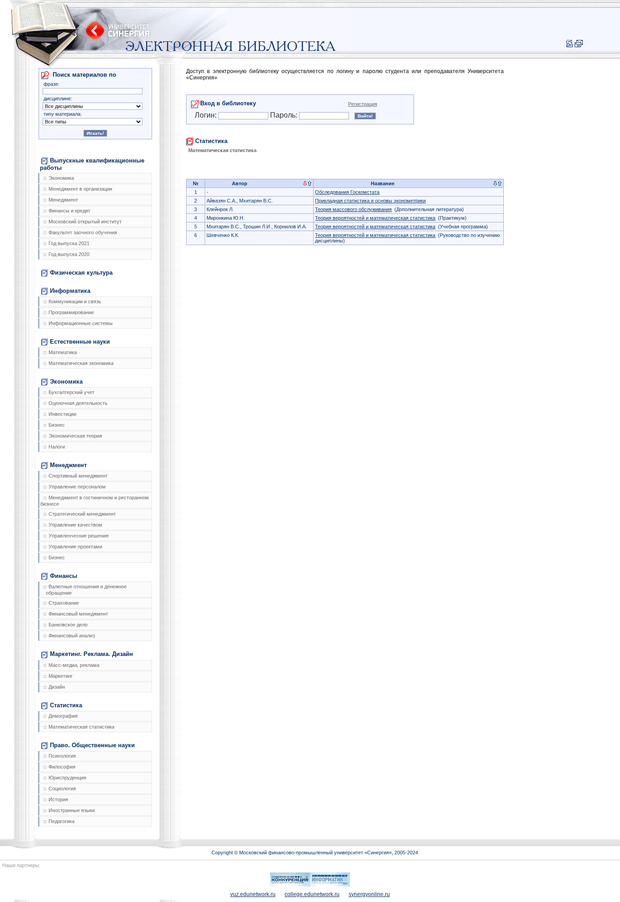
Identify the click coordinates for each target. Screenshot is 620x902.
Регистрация (362, 104)
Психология (62, 756)
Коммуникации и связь (75, 301)
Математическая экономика (81, 363)
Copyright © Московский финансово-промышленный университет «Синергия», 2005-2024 (315, 852)
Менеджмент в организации (80, 189)
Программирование (71, 312)
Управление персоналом (77, 486)
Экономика (61, 178)
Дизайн (57, 687)
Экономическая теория (75, 436)
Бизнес (57, 425)
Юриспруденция (67, 777)
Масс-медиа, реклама (74, 665)
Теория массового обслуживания (353, 209)
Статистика (66, 705)
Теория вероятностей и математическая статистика (375, 218)
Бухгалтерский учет (71, 392)
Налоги (57, 446)
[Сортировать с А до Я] (305, 184)
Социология (62, 788)
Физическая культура (81, 272)
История (58, 799)
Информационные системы (81, 323)
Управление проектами (75, 546)
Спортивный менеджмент (78, 475)
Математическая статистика (81, 726)
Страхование (64, 603)
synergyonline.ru (369, 894)
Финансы (63, 575)
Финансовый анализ (72, 635)
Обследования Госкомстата (347, 192)
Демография (63, 716)
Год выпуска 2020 (69, 254)
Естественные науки (80, 341)
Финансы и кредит (69, 210)
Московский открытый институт (85, 221)
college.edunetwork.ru (312, 894)
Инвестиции (62, 414)
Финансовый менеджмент (78, 613)
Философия (62, 766)
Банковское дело (68, 624)
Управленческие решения (78, 535)
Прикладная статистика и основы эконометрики (370, 200)
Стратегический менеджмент (82, 514)
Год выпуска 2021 (69, 243)
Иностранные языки (72, 810)
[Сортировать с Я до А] (309, 184)
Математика (63, 352)
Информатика (70, 290)
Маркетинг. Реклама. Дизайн (91, 654)
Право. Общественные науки (92, 745)
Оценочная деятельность (78, 403)
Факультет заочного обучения (83, 232)
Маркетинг (61, 676)
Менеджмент (63, 199)
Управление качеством (75, 524)
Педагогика (61, 821)
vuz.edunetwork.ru (253, 894)
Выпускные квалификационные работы (92, 164)
